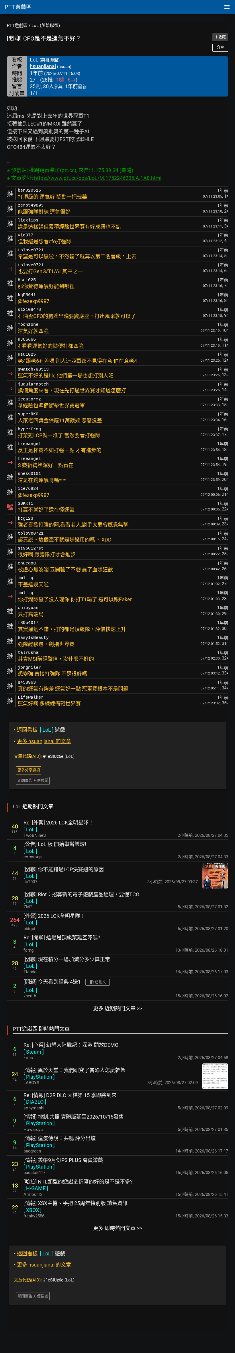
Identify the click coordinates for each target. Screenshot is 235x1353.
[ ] (30, 829)
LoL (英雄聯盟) (46, 25)
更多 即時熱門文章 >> (117, 1228)
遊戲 (39, 730)
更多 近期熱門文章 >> (117, 1008)
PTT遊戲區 (17, 25)
